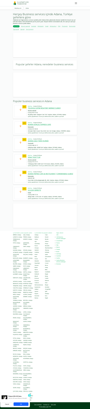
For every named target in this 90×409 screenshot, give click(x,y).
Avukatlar (33, 26)
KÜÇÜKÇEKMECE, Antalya (27, 318)
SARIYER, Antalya (27, 286)
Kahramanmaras (39, 285)
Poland (58, 249)
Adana (36, 239)
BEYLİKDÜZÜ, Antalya (16, 309)
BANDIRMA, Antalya (18, 374)
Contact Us (46, 404)
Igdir (46, 291)
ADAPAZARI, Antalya (16, 255)
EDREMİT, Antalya (27, 296)
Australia (58, 256)
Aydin (46, 254)
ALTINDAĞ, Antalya (17, 252)
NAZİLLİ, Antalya (27, 356)
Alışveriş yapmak (25, 26)
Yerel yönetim (29, 29)
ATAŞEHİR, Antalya (27, 252)
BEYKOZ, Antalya (17, 348)
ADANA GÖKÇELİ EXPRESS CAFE (39, 124)
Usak (46, 235)
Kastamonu (37, 287)
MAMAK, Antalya (17, 292)
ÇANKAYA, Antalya (17, 237)
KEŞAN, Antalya (27, 344)
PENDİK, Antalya (27, 237)
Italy (57, 245)
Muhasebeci (53, 26)
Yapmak (22, 29)
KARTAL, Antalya (27, 272)
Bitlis (46, 269)
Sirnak (36, 259)
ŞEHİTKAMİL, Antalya (26, 243)
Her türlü (16, 26)
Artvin (36, 254)
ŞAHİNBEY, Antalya (17, 274)
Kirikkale (47, 252)
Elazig (46, 276)
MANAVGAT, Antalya (16, 322)
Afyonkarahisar (49, 248)
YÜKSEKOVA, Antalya (16, 345)
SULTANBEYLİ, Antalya (26, 388)
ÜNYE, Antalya (26, 379)
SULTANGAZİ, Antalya (26, 314)
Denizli (46, 237)
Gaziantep (37, 243)
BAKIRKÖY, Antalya (28, 258)
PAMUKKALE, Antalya (16, 269)
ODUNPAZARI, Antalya (26, 278)
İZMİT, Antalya (26, 246)
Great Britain (59, 240)
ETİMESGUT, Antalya (28, 288)
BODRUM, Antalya (27, 283)
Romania (58, 264)
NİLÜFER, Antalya (17, 264)
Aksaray (47, 250)
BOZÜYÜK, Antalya (17, 377)
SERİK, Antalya (26, 370)
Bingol (46, 285)
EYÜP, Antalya (26, 266)
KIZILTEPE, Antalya (17, 382)
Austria (58, 258)
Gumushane (48, 256)
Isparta (36, 291)
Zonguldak (47, 289)
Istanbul (37, 250)
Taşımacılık (16, 29)
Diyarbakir (37, 263)
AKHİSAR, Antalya (27, 340)
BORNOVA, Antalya (17, 356)
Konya (46, 243)
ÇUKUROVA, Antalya (16, 325)
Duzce (36, 245)
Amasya (37, 248)
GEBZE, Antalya (16, 266)
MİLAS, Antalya (26, 338)
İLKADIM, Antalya (17, 250)
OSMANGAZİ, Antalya (16, 247)
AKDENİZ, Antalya (17, 306)
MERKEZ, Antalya (17, 235)
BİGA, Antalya (26, 354)
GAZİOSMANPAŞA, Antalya (17, 370)
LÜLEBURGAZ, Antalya (26, 335)
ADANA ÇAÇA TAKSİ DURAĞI (38, 141)
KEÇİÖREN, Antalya (17, 314)
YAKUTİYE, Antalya (17, 288)
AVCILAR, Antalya (17, 340)
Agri (36, 241)
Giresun (36, 265)
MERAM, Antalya (27, 306)
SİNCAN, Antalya (27, 290)
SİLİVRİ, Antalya (16, 387)
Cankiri (46, 278)
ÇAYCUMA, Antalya (17, 391)
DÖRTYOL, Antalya (27, 362)
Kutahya (47, 293)
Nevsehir (47, 245)
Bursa (46, 265)
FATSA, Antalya (16, 338)
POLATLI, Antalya (17, 366)
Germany (58, 254)
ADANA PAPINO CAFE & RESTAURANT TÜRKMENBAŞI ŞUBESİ (50, 174)
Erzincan (37, 278)
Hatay (46, 267)
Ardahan (37, 252)
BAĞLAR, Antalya (27, 348)
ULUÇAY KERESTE (34, 190)
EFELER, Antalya (16, 318)
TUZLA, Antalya (27, 281)
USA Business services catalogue (61, 237)
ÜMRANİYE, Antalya (28, 308)
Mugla (46, 274)
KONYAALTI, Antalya (16, 329)
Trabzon (37, 282)
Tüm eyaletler (38, 404)
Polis (59, 26)
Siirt (46, 259)
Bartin (36, 267)
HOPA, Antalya (26, 366)
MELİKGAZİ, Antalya (17, 283)
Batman (47, 280)
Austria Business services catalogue (61, 261)
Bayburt (37, 272)
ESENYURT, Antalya (17, 278)
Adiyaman (47, 261)
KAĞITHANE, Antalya (16, 297)
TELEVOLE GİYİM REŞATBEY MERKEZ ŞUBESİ (44, 108)
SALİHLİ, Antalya (27, 321)
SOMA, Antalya (16, 384)
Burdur (47, 239)
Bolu (36, 256)
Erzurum (37, 280)
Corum (46, 263)
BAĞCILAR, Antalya (17, 258)
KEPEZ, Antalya (16, 294)
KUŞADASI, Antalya (17, 334)
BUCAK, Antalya (17, 354)
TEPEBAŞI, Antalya (17, 300)
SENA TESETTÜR (34, 157)
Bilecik (36, 276)
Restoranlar (72, 26)
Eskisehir (37, 261)
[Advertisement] (45, 45)
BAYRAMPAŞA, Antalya (26, 329)
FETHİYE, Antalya (17, 312)
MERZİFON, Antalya (28, 332)
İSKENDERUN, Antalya (26, 325)
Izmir (46, 282)
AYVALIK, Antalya (17, 368)
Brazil (57, 251)
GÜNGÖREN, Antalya (16, 261)
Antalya (36, 235)
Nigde (46, 298)
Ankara (47, 241)
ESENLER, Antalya (17, 350)
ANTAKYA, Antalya (17, 281)
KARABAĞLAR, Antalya (26, 384)
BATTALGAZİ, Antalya (26, 351)
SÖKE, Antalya (26, 382)
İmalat (46, 26)
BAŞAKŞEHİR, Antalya (26, 261)
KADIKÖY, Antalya (27, 239)
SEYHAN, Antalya (27, 250)
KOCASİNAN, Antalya (26, 303)
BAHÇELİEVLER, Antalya (16, 303)
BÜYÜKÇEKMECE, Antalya (27, 374)
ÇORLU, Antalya (27, 312)
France (58, 243)
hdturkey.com (44, 407)
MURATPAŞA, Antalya (26, 274)
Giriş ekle (53, 404)
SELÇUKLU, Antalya (28, 254)
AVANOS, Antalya (27, 377)
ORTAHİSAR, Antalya (16, 359)
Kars (46, 296)
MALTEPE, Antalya (17, 272)
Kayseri (36, 293)
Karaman (37, 296)
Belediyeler (41, 26)
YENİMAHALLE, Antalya (16, 239)
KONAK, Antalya (27, 264)
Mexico (58, 247)
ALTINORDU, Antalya (16, 362)
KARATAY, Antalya (17, 290)
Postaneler (65, 26)
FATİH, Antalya (16, 243)
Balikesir (37, 237)
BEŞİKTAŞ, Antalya (27, 292)
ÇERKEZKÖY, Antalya (26, 269)
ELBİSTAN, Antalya (17, 379)
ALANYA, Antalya (27, 294)
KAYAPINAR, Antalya (28, 358)
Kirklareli (37, 274)
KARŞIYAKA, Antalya (18, 342)
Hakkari (36, 289)
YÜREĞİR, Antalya (27, 342)
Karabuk (47, 287)
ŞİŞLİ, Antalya (26, 235)
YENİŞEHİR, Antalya (17, 286)
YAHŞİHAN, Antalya (28, 368)
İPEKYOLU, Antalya (27, 391)
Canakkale (47, 272)
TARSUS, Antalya (17, 332)
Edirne (36, 269)
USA (57, 235)
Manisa (36, 298)
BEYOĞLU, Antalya (27, 300)
